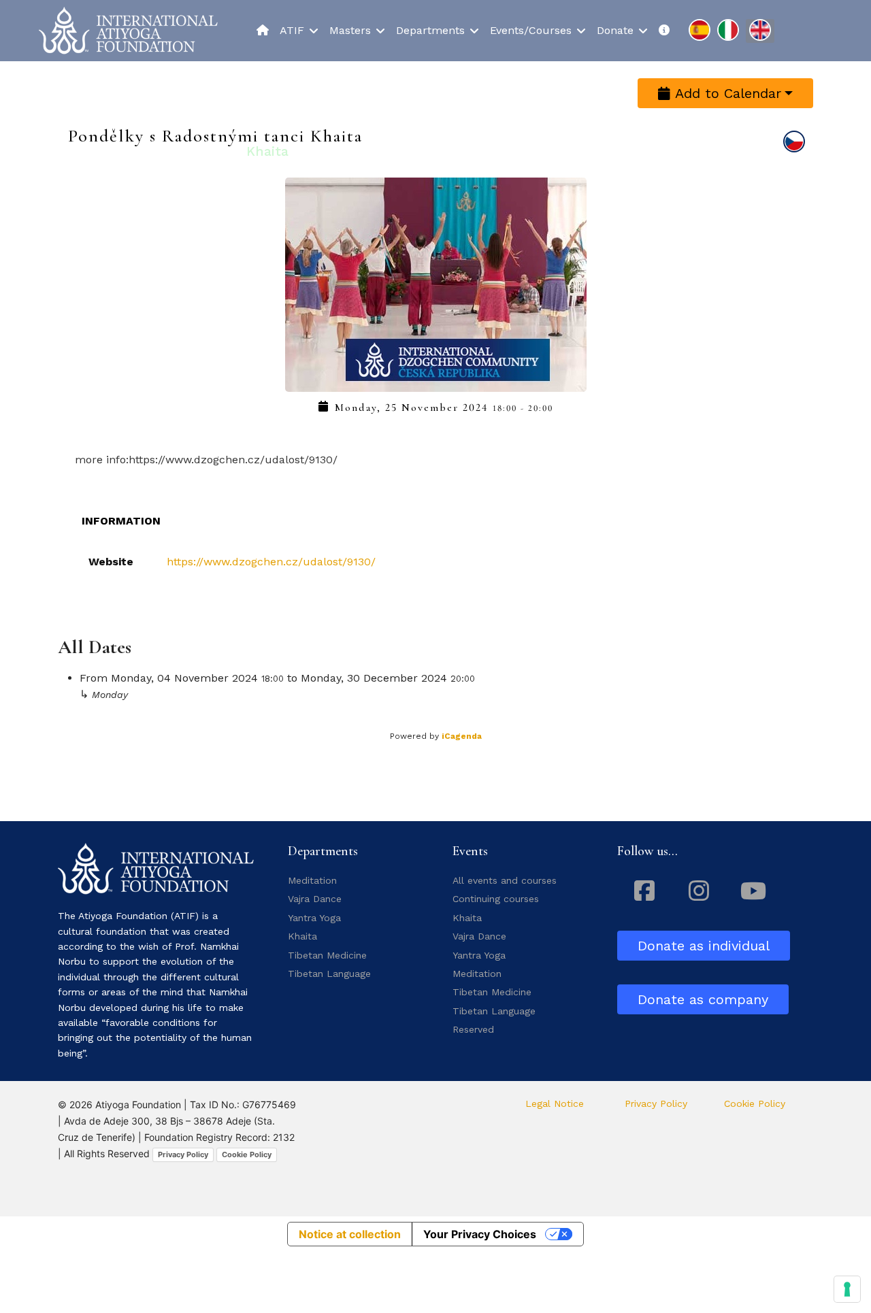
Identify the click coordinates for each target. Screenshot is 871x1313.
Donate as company (703, 999)
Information (121, 520)
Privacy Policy (183, 1154)
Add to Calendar (725, 93)
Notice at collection (350, 1234)
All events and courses (505, 880)
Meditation (312, 880)
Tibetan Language (329, 973)
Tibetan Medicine (327, 955)
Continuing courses (496, 898)
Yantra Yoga (314, 917)
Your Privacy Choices (479, 1234)
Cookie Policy (247, 1154)
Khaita (302, 936)
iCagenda (462, 736)
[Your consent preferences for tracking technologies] (847, 1289)
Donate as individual (704, 945)
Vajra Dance (315, 898)
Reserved (473, 1029)
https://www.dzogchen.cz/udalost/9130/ (271, 561)
